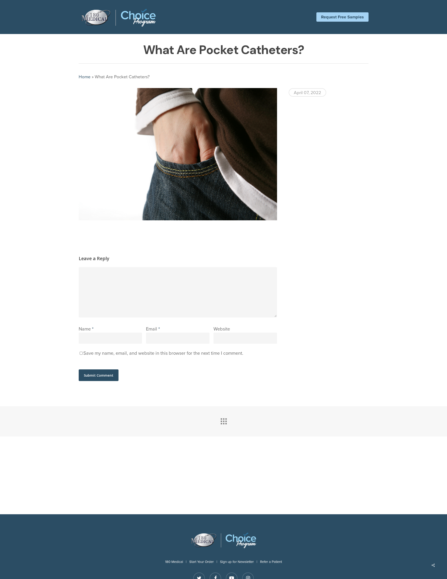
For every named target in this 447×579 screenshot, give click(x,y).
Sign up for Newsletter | (240, 561)
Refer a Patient (271, 561)
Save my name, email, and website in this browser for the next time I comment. (163, 353)
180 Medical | (177, 561)
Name (86, 328)
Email (153, 328)
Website (221, 328)
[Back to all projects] (223, 420)
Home (85, 76)
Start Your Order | (204, 561)
